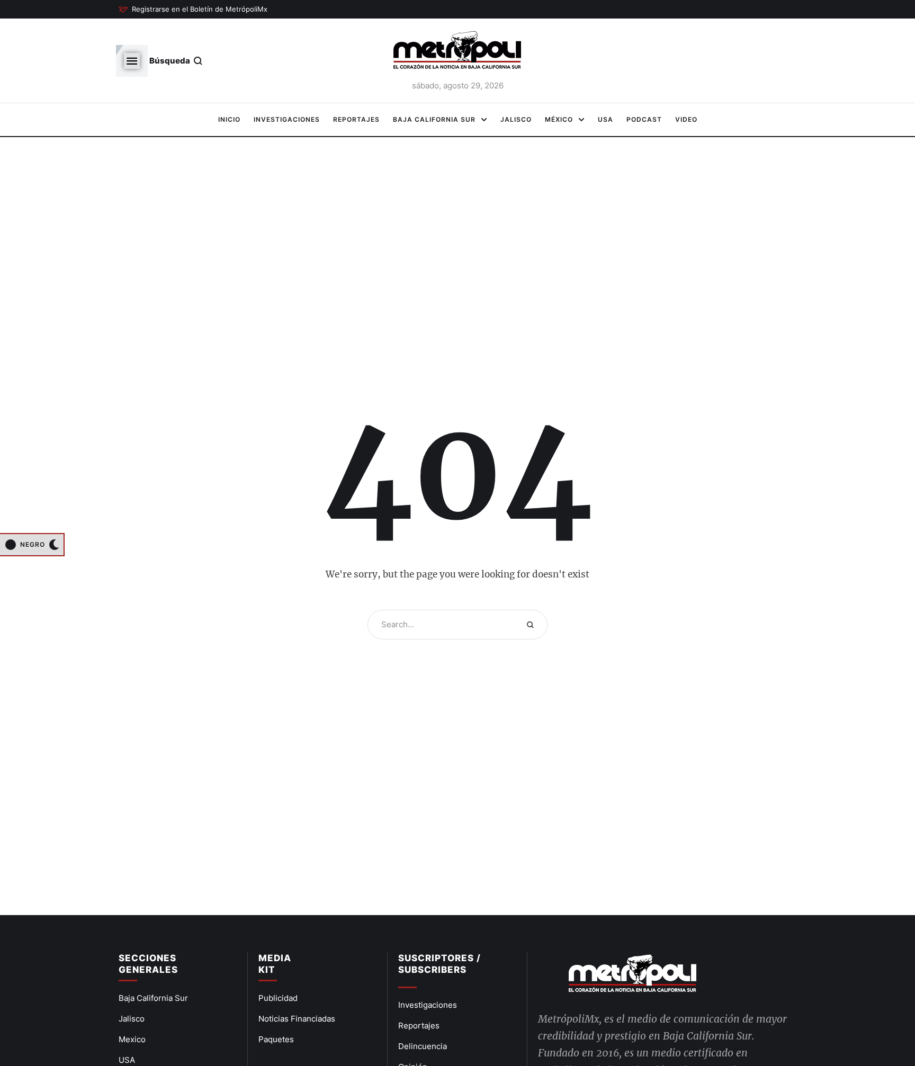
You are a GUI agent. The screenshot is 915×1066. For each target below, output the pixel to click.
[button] (193, 9)
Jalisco (132, 1019)
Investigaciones (427, 1005)
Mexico (132, 1039)
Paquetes (276, 1039)
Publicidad (278, 998)
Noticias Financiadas (296, 1019)
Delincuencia (422, 1046)
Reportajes (418, 1025)
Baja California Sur (153, 998)
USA (127, 1060)
